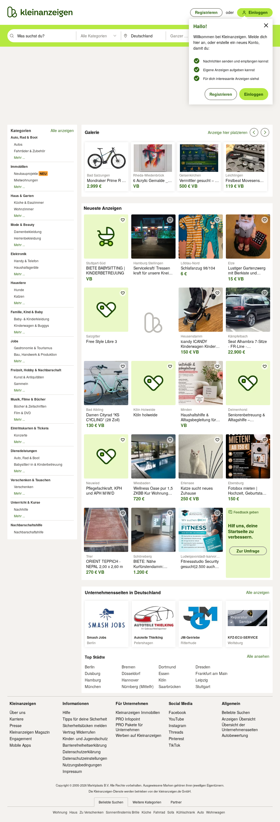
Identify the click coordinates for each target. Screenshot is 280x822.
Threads (176, 732)
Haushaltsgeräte (26, 267)
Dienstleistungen (24, 450)
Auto (200, 812)
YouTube (176, 719)
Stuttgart (203, 686)
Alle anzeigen (62, 130)
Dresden (203, 666)
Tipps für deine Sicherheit (85, 719)
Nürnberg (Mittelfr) (138, 686)
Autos (18, 144)
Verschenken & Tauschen (30, 479)
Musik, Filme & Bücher (28, 399)
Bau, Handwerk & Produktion (35, 354)
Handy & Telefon (26, 260)
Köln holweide (145, 414)
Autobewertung (235, 735)
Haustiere (18, 282)
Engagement (21, 738)
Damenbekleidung (28, 231)
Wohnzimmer (24, 209)
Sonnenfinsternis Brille (122, 812)
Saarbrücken (170, 686)
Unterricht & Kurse (25, 502)
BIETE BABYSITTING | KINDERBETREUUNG (105, 270)
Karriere (17, 719)
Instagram (177, 725)
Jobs (14, 341)
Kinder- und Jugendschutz (85, 738)
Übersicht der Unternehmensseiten (240, 727)
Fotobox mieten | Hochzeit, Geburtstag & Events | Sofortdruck (247, 493)
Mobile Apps (20, 745)
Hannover (130, 680)
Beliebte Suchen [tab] (111, 802)
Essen (164, 673)
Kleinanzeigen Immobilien (138, 712)
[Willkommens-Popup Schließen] (266, 25)
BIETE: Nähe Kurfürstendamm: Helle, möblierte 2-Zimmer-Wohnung (149, 568)
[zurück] (254, 132)
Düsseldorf (131, 673)
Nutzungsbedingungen (82, 764)
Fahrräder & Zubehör (29, 150)
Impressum (72, 771)
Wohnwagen (215, 812)
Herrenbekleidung (27, 238)
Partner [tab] (176, 802)
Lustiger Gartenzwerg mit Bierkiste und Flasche (247, 272)
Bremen (128, 666)
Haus (73, 812)
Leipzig (202, 680)
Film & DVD (22, 412)
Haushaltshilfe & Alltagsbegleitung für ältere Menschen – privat (198, 422)
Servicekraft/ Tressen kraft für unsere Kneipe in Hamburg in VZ (153, 272)
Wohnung (60, 812)
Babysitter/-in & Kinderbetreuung (38, 464)
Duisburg (92, 673)
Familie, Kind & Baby (27, 311)
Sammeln (21, 383)
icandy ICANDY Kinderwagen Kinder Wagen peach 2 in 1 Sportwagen (198, 349)
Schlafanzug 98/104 (198, 268)
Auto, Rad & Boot (24, 137)
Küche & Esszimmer (29, 202)
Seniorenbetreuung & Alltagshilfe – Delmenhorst (246, 419)
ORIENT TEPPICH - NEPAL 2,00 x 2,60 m (104, 563)
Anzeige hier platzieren (227, 132)
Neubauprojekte (26, 173)
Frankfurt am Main (212, 673)
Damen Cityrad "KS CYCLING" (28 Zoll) (103, 417)
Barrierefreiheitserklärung (85, 745)
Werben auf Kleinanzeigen (138, 735)
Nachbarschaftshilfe (26, 524)
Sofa (170, 812)
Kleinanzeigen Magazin (30, 732)
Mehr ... (19, 157)
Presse (16, 725)
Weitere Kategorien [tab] (147, 802)
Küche (146, 812)
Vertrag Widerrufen (79, 732)
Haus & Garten (22, 195)
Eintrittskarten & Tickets (30, 428)
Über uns (17, 712)
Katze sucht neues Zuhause (197, 490)
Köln (162, 680)
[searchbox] (46, 35)
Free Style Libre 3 (101, 341)
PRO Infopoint (128, 719)
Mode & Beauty (22, 224)
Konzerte (20, 435)
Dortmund (167, 666)
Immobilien (19, 166)
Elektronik (19, 253)
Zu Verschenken (92, 812)
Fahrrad (159, 812)
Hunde (19, 289)
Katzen (19, 296)
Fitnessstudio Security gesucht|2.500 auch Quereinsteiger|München (202, 566)
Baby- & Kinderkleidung (31, 318)
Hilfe (66, 712)
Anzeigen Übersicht (238, 719)
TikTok (174, 745)
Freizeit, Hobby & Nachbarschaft (36, 369)
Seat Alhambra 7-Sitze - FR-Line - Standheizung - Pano (247, 346)
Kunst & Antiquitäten (29, 377)
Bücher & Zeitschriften (30, 406)
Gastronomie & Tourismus (33, 347)
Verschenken (23, 486)
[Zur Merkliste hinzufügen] (122, 220)
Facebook (177, 712)
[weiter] (265, 132)
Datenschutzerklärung (82, 751)
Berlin (90, 666)
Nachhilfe (21, 509)
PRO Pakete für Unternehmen (129, 727)
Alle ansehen (258, 656)
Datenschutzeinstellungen (85, 758)
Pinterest (176, 738)
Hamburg (93, 680)
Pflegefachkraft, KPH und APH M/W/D (104, 490)
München (93, 686)
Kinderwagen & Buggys (31, 325)
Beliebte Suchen (236, 712)
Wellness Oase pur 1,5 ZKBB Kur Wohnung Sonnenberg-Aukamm (153, 493)
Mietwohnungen (26, 180)
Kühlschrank (185, 812)
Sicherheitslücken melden (85, 725)
